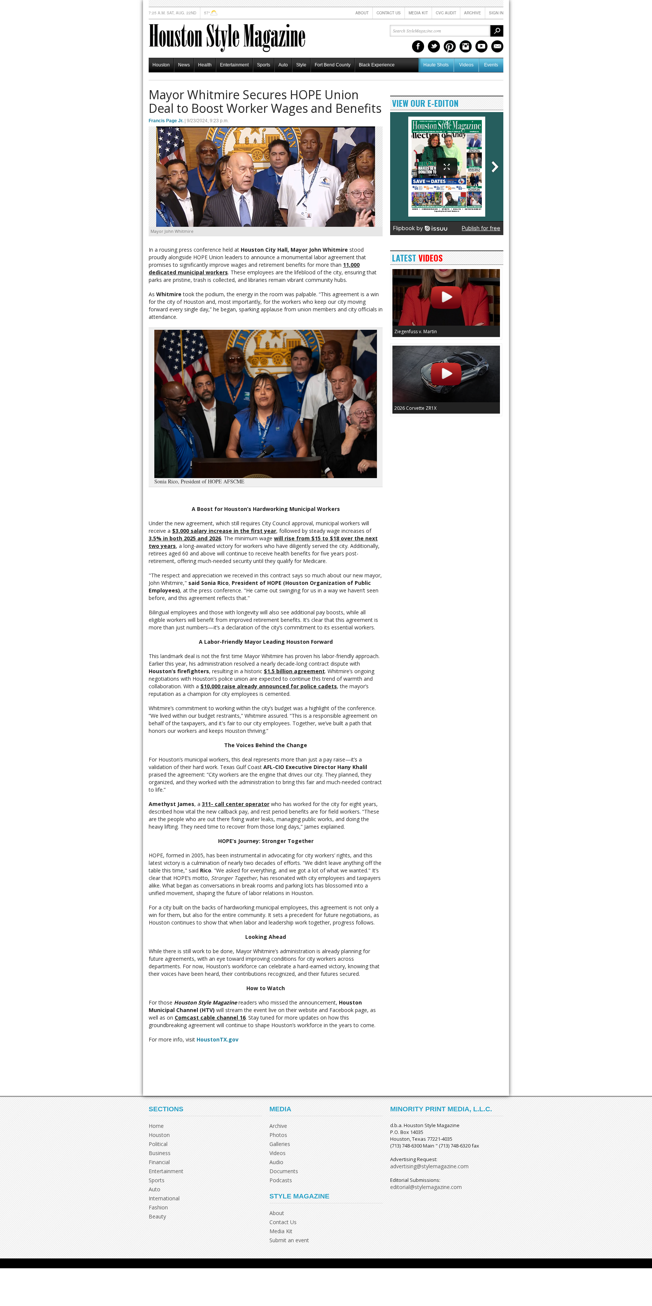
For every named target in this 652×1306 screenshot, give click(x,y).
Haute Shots (436, 65)
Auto (283, 65)
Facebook (418, 46)
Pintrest (450, 46)
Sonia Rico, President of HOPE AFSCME (198, 481)
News (184, 65)
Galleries (279, 1144)
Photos (278, 1134)
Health (205, 65)
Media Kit (418, 12)
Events (491, 65)
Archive (472, 12)
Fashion (158, 1207)
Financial (159, 1162)
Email (497, 46)
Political (158, 1144)
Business (160, 1153)
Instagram (466, 46)
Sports (263, 65)
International (164, 1198)
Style (301, 65)
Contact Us (389, 12)
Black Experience (377, 65)
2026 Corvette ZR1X (415, 408)
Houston (161, 65)
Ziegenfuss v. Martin (415, 331)
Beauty (157, 1216)
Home (156, 1125)
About (362, 12)
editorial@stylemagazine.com (426, 1187)
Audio (276, 1162)
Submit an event (289, 1240)
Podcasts (280, 1180)
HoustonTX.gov (217, 1039)
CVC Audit (446, 12)
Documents (283, 1171)
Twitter (434, 46)
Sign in (496, 12)
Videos (466, 65)
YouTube (481, 46)
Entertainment (234, 65)
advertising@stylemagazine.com (429, 1166)
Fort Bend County (333, 65)
